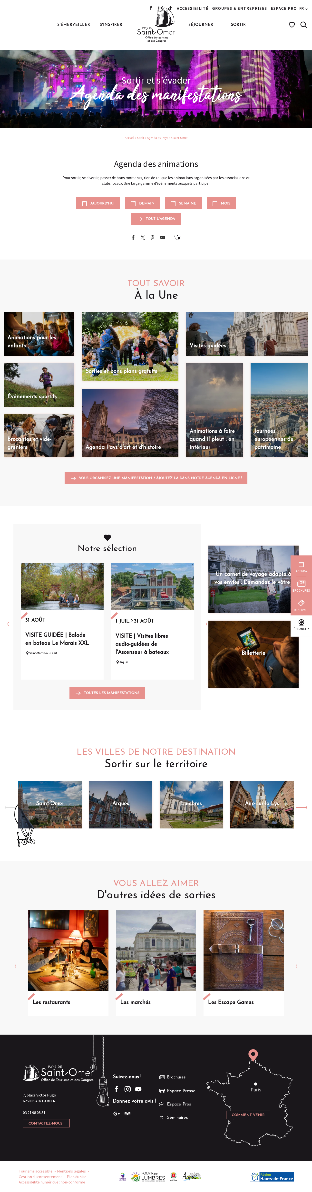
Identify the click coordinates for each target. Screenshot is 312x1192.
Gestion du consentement (40, 1176)
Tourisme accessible (35, 1171)
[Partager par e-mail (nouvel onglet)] (162, 238)
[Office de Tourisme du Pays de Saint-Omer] (156, 24)
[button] (304, 25)
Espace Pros (179, 1104)
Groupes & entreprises (239, 8)
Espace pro (284, 8)
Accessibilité (193, 8)
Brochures (176, 1077)
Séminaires (177, 1118)
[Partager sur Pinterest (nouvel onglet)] (152, 238)
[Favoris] (292, 25)
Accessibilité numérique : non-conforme (52, 1182)
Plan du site (76, 1176)
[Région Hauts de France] (272, 1176)
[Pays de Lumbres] (148, 1176)
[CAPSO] (122, 1176)
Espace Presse (181, 1091)
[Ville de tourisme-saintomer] (173, 1176)
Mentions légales (71, 1171)
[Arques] (192, 1176)
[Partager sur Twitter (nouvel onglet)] (142, 238)
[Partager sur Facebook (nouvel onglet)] (133, 238)
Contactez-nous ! (46, 1123)
